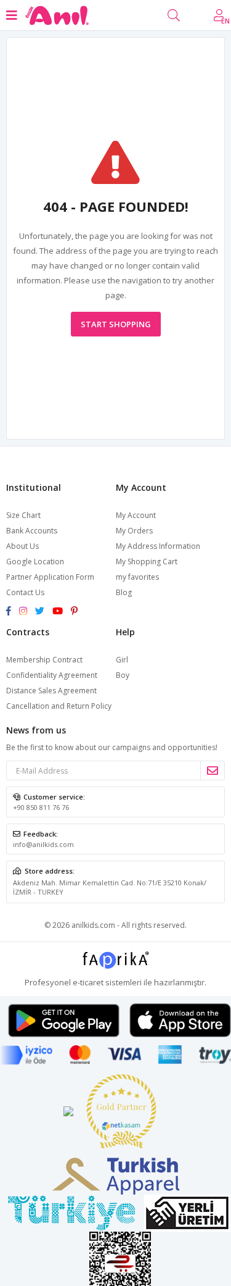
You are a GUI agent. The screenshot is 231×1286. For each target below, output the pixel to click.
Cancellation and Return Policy (58, 706)
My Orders (134, 530)
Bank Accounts (31, 530)
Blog (124, 592)
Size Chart (23, 515)
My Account (136, 515)
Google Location (35, 561)
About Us (22, 546)
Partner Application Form (50, 577)
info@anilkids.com (43, 844)
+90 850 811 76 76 (41, 807)
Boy (122, 675)
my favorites (137, 577)
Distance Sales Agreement (51, 690)
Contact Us (25, 592)
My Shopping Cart (146, 561)
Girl (122, 659)
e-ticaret (88, 982)
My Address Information (158, 546)
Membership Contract (44, 659)
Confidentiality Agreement (51, 675)
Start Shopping (116, 324)
